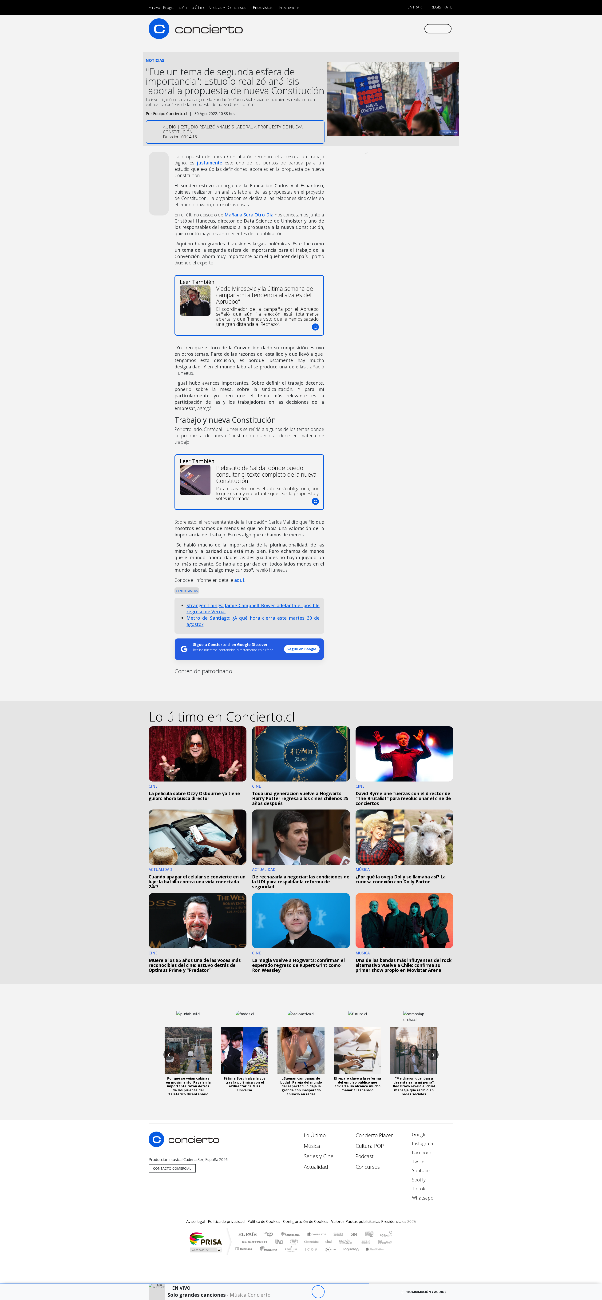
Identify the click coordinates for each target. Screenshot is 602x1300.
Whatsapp (422, 1198)
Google (418, 1134)
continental (329, 1242)
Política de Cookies (263, 1221)
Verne (356, 1242)
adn (368, 1235)
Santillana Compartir (317, 1235)
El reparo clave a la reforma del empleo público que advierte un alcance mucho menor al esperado (357, 1084)
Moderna (267, 1255)
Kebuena (386, 1242)
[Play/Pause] (318, 1291)
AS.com (353, 1235)
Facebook (421, 1152)
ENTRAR (414, 7)
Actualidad (316, 1166)
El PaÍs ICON (310, 1255)
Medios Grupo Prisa (205, 1250)
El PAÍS (247, 1235)
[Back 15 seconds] (305, 1291)
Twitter (418, 1161)
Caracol (386, 1235)
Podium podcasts (244, 1248)
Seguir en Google (301, 649)
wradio (293, 1242)
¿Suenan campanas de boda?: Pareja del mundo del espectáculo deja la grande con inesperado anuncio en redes (301, 1086)
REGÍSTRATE (441, 7)
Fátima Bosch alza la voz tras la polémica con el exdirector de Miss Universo (244, 1084)
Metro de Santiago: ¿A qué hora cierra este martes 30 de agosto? (253, 621)
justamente (209, 163)
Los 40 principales (270, 1235)
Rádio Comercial (393, 1255)
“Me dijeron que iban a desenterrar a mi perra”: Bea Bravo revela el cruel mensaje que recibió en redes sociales (414, 1086)
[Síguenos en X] (389, 28)
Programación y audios (426, 1292)
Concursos (237, 7)
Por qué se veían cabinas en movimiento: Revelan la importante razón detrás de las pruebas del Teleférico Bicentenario (188, 1086)
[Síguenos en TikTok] (412, 28)
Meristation (372, 1255)
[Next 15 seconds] (331, 1291)
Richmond (244, 1255)
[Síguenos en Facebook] (381, 28)
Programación (175, 7)
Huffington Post (253, 1242)
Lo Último (198, 7)
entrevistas (187, 591)
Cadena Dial (370, 1242)
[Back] (292, 1291)
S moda (329, 1255)
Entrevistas (263, 7)
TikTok (418, 1188)
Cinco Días (311, 1242)
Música (312, 1145)
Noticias (215, 7)
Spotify (418, 1179)
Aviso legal (195, 1221)
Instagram (422, 1143)
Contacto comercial (172, 1168)
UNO (279, 1242)
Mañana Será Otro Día (249, 214)
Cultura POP (370, 1145)
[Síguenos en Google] (366, 28)
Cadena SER (338, 1235)
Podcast (364, 1156)
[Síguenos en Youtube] (397, 28)
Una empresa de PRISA (205, 1238)
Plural (289, 1255)
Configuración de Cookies (305, 1221)
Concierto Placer (374, 1135)
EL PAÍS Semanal (341, 1242)
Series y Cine (318, 1156)
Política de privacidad (226, 1221)
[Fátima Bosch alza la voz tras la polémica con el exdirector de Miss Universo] (244, 1050)
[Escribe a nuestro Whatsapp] (420, 28)
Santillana (292, 1235)
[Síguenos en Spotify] (405, 28)
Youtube (420, 1170)
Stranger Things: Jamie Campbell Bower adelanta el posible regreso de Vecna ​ (253, 608)
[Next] (343, 1291)
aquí (239, 580)
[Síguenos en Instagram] (374, 28)
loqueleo (349, 1255)
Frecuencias (289, 7)
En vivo (154, 7)
